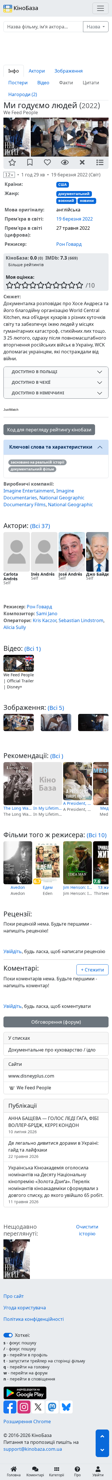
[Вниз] (102, 1450)
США (62, 184)
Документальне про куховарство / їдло (52, 1050)
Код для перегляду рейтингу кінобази (49, 430)
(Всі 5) (56, 708)
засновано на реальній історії (37, 462)
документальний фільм (32, 469)
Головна (14, 1475)
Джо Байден (99, 574)
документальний (74, 193)
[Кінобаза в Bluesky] (66, 1406)
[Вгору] (102, 1436)
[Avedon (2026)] (17, 862)
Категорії (56, 1475)
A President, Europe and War (77, 803)
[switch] (8, 1335)
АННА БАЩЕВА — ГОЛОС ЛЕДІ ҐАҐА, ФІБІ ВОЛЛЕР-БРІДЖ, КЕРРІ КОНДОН (53, 1124)
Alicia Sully (14, 627)
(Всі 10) (97, 835)
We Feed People (33, 1087)
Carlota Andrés (10, 576)
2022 (90, 105)
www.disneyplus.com (31, 1076)
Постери (18, 82)
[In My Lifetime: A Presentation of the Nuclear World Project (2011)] (47, 783)
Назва (94, 27)
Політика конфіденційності (33, 1319)
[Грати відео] (18, 663)
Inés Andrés (43, 574)
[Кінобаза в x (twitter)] (39, 1406)
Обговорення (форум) (56, 1022)
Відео (43, 82)
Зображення (69, 71)
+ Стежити (92, 970)
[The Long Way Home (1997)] (17, 783)
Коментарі (35, 1475)
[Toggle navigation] (100, 8)
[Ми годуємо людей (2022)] (16, 1258)
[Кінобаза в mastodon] (53, 1406)
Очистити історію (87, 1230)
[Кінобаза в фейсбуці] (10, 1406)
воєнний (66, 200)
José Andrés (70, 574)
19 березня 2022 (74, 219)
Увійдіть (12, 951)
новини (87, 200)
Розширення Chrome (27, 1421)
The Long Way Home (17, 808)
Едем (48, 887)
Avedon (18, 887)
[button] (12, 163)
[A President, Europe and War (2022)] (77, 781)
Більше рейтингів (26, 264)
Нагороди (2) (22, 94)
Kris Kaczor (44, 620)
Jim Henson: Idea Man (77, 887)
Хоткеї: (22, 1335)
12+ (9, 175)
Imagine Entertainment (28, 491)
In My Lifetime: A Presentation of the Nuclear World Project (47, 808)
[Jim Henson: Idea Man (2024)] (77, 862)
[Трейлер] (70, 136)
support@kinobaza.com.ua (32, 1449)
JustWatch (10, 409)
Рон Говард (69, 244)
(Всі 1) (32, 648)
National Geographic (70, 504)
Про (77, 1475)
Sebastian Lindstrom (81, 620)
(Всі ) (56, 756)
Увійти (98, 1475)
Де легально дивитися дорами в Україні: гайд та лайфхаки (53, 1149)
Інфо (13, 71)
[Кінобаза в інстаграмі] (25, 1406)
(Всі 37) (40, 526)
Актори (37, 71)
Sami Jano (46, 613)
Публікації (22, 1105)
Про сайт (13, 1296)
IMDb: (52, 258)
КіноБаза (25, 8)
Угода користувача (24, 1307)
